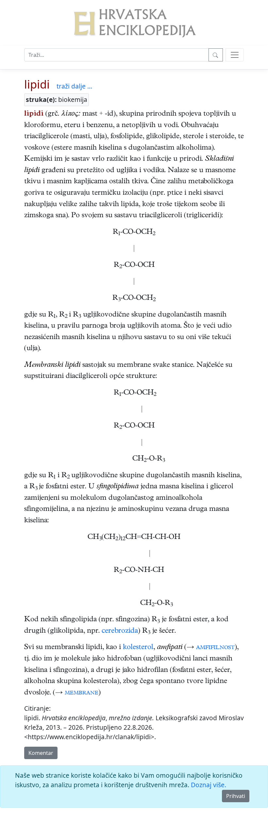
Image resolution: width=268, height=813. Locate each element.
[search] (235, 54)
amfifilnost (215, 648)
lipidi (37, 84)
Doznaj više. (208, 784)
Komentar (40, 752)
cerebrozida (120, 631)
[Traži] (216, 54)
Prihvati (235, 796)
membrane (81, 693)
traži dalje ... (74, 86)
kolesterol (138, 648)
